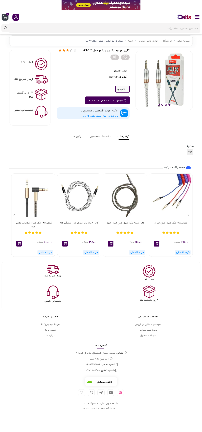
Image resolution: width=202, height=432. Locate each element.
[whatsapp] (91, 392)
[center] (5, 28)
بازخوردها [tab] (78, 136)
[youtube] (110, 392)
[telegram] (100, 392)
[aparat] (120, 392)
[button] (157, 244)
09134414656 (100, 365)
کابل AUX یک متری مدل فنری (170, 223)
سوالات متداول (148, 335)
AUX (130, 41)
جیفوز (117, 70)
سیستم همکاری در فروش (148, 324)
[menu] (197, 17)
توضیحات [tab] (123, 136)
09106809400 (100, 371)
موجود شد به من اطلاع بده (106, 100)
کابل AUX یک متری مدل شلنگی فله (79, 223)
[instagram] (81, 392)
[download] (101, 381)
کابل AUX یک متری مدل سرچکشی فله (33, 225)
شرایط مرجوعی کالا (50, 324)
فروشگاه (167, 41)
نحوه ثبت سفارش (148, 330)
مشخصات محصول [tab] (100, 136)
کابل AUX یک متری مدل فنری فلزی (125, 223)
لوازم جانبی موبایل (148, 41)
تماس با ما (50, 330)
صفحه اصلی (183, 41)
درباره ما (50, 335)
